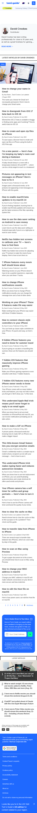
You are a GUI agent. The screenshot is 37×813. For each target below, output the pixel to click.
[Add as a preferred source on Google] (9, 748)
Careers (5, 779)
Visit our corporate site (17, 742)
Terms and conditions (9, 756)
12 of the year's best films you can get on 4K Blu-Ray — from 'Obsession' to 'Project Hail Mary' (19, 676)
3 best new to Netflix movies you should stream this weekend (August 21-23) (19, 695)
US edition (19, 807)
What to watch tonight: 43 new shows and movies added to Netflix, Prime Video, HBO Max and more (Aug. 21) (18, 686)
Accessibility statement (10, 775)
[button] (33, 3)
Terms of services (25, 643)
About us (5, 788)
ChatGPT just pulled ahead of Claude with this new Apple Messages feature (19, 703)
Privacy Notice (26, 644)
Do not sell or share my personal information (17, 797)
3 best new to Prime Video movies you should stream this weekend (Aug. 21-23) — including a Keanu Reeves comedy (19, 712)
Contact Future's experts (10, 761)
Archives (30, 605)
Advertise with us (8, 784)
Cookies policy (7, 770)
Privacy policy (7, 766)
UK (3, 729)
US (8, 729)
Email (3, 64)
